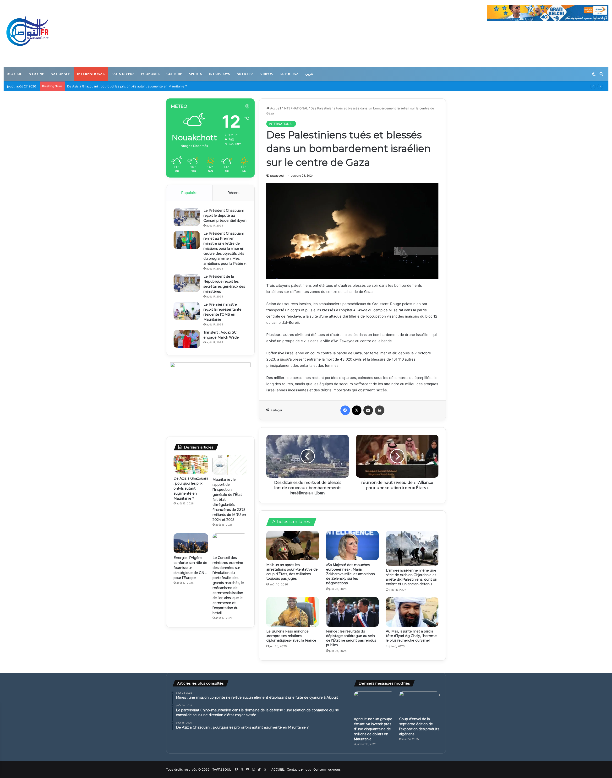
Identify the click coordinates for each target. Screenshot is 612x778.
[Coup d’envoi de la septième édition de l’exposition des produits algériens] (419, 702)
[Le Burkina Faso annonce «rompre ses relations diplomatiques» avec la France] (292, 612)
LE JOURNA (289, 74)
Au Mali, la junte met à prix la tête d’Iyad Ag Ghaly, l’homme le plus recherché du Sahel (411, 636)
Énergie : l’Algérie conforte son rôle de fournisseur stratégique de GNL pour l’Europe (190, 568)
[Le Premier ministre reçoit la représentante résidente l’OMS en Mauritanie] (187, 311)
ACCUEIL (14, 74)
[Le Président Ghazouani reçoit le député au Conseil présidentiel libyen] (187, 217)
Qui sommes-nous (327, 769)
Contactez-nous (299, 769)
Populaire (189, 192)
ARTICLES (245, 74)
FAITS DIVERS (122, 74)
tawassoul (277, 175)
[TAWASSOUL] (27, 33)
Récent (234, 192)
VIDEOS (266, 74)
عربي (309, 74)
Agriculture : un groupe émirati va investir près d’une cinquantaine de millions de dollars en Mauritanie (373, 729)
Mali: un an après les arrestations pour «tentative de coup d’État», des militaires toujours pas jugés (292, 572)
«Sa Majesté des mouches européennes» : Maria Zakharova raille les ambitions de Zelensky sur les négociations (350, 574)
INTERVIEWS (219, 74)
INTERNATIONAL (91, 74)
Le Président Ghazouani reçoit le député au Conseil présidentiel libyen (224, 215)
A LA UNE (36, 74)
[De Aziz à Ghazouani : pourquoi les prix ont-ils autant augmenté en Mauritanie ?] (191, 464)
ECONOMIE (150, 74)
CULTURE (174, 74)
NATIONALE (60, 74)
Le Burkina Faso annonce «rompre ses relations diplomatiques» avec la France (291, 636)
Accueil (275, 108)
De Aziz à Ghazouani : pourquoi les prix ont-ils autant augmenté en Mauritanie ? (127, 86)
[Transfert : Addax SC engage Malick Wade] (187, 339)
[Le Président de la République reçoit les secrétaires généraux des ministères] (187, 283)
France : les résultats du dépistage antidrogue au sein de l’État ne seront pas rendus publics (351, 638)
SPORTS (195, 74)
